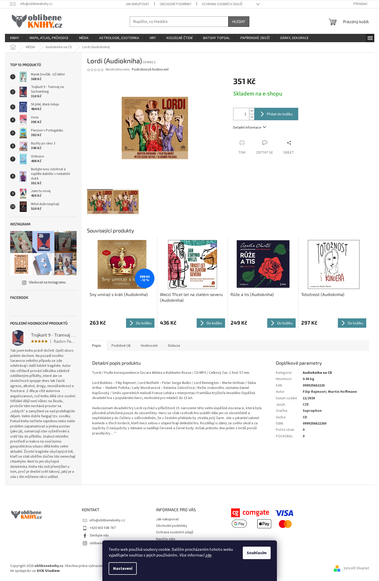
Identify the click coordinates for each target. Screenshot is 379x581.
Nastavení (122, 568)
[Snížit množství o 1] (251, 117)
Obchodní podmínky (175, 4)
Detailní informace (247, 127)
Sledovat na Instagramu (47, 282)
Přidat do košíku (280, 114)
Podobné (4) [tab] (121, 345)
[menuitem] (14, 38)
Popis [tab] (96, 345)
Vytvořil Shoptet (356, 568)
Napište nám (165, 539)
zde (208, 555)
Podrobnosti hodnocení (150, 69)
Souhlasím (257, 553)
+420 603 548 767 (103, 528)
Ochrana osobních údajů (222, 4)
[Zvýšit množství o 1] (251, 111)
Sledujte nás (99, 535)
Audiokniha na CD (317, 372)
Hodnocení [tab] (149, 345)
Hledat (238, 21)
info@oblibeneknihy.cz (107, 520)
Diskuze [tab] (174, 345)
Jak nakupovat (137, 4)
